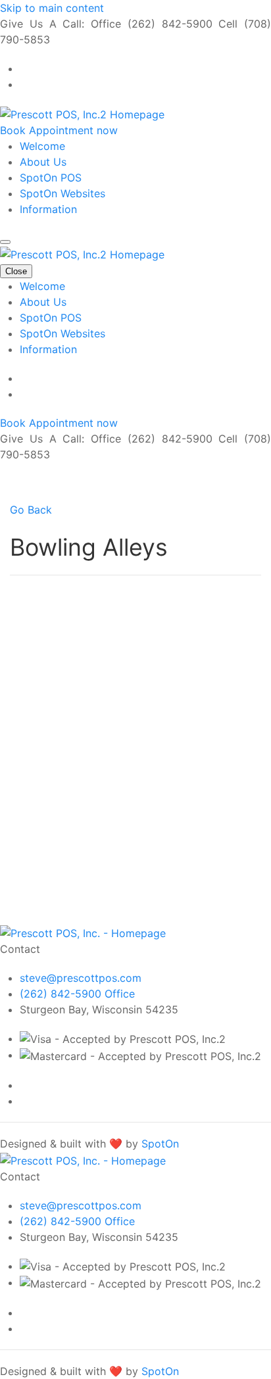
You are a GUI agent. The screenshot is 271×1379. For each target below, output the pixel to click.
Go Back (31, 509)
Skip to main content (52, 7)
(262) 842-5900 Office (77, 993)
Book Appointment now (59, 130)
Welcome (42, 146)
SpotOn (160, 1143)
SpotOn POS (51, 177)
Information (48, 209)
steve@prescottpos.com (80, 977)
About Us (43, 161)
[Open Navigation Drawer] (5, 242)
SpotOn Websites (62, 193)
